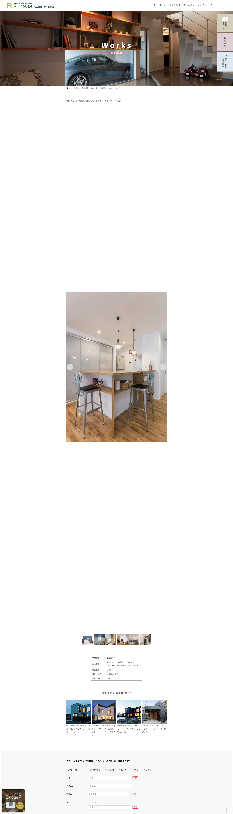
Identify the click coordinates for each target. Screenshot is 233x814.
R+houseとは (189, 5)
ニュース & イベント (172, 5)
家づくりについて (205, 5)
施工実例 (157, 5)
